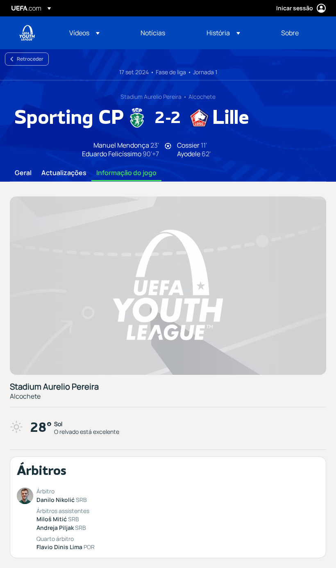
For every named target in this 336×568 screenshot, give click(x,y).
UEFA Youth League (27, 33)
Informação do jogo (126, 173)
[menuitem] (94, 33)
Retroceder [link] (30, 58)
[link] (152, 33)
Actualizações (63, 173)
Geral (23, 173)
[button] (84, 33)
